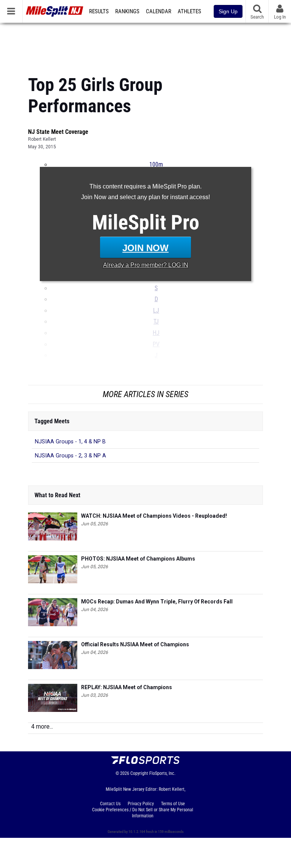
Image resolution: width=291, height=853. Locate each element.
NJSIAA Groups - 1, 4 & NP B (70, 441)
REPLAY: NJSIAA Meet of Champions (126, 687)
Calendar (158, 11)
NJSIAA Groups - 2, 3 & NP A (70, 455)
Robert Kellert (42, 139)
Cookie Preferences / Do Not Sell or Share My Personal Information (142, 812)
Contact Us (110, 803)
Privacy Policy (141, 803)
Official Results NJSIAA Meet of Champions (135, 644)
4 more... (42, 726)
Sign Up (228, 11)
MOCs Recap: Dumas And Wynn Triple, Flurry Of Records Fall (157, 602)
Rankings (127, 11)
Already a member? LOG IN (145, 265)
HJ (156, 333)
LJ (156, 310)
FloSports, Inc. (162, 773)
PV (156, 344)
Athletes (189, 11)
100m (156, 164)
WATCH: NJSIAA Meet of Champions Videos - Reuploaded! (154, 516)
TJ (156, 321)
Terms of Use (173, 803)
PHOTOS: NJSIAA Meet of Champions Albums (138, 559)
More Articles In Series (145, 394)
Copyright (139, 773)
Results (99, 11)
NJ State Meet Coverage (58, 131)
